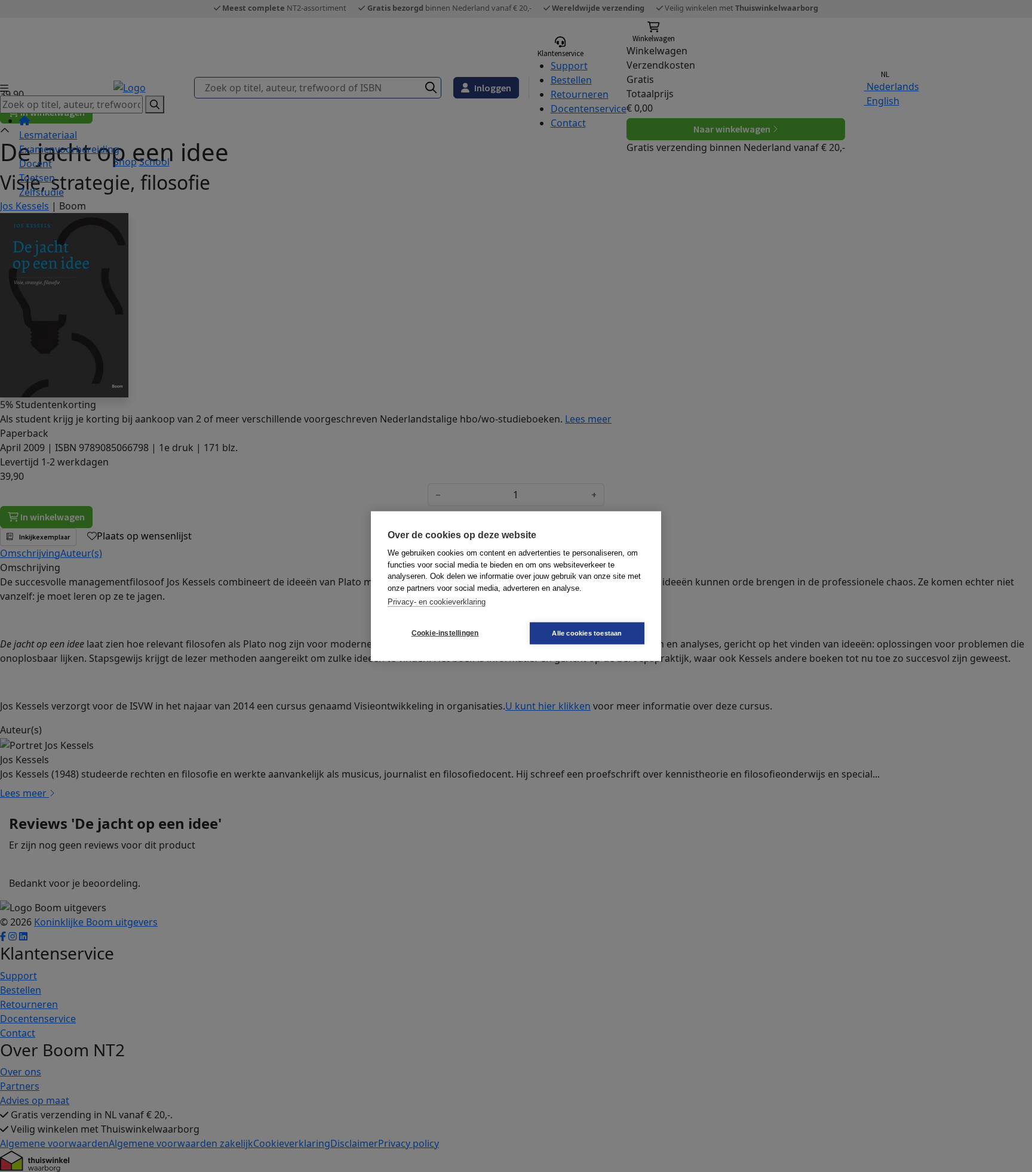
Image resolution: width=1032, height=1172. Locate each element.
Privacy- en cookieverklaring (437, 601)
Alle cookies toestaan (587, 632)
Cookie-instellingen (445, 633)
